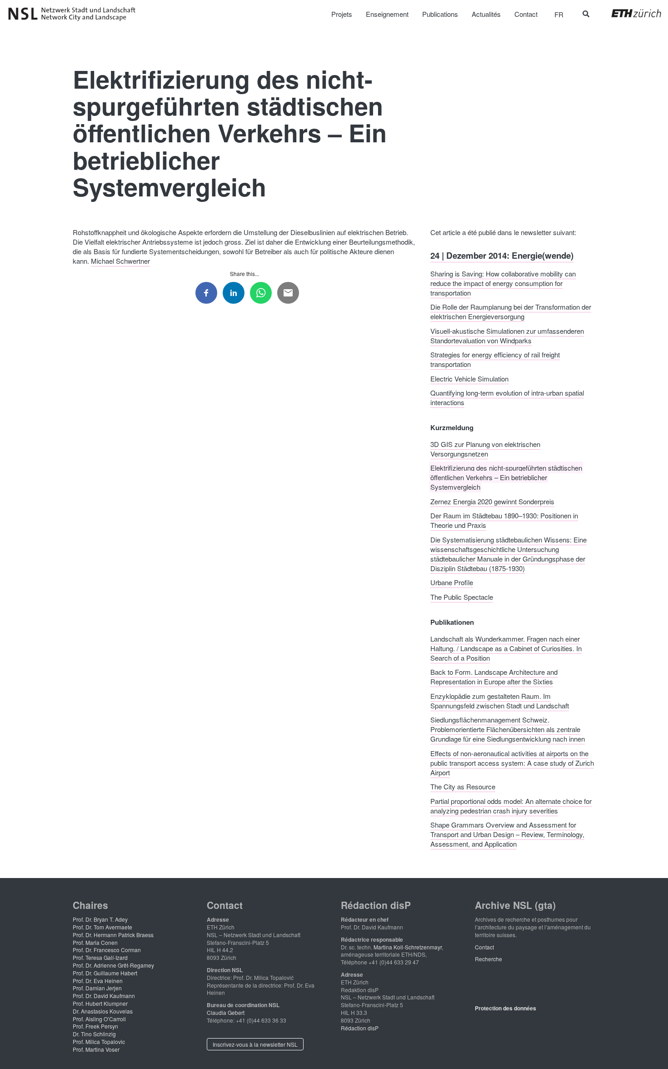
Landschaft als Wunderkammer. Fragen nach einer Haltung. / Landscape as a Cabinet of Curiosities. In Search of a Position (506, 647)
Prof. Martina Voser (96, 1049)
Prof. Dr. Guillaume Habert (105, 973)
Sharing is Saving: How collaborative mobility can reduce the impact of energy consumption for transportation (503, 282)
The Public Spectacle (461, 596)
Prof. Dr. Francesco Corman (107, 950)
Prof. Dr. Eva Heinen (98, 980)
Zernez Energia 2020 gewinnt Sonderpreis (492, 501)
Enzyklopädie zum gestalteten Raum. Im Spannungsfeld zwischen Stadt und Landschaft (499, 700)
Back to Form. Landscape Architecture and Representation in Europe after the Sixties (494, 676)
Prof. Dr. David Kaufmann (104, 995)
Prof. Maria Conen (95, 942)
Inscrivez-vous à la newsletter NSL (255, 1044)
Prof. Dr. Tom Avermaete (102, 927)
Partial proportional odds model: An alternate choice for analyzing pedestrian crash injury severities (511, 805)
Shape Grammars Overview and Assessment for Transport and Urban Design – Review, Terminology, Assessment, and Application (507, 834)
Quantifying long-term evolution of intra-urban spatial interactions (507, 397)
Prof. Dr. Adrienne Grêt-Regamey (113, 965)
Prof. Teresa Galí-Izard (100, 957)
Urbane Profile (451, 582)
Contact (484, 947)
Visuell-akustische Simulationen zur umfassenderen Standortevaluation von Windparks (507, 335)
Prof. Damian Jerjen (97, 988)
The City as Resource (462, 786)
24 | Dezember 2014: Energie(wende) (501, 255)
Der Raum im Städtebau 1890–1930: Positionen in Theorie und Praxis (504, 520)
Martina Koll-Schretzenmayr (408, 947)
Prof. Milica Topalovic (99, 1041)
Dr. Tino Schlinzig (94, 1034)
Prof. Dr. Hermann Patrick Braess (113, 935)
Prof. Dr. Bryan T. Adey (100, 919)
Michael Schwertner (120, 261)
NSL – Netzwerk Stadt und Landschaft (75, 14)
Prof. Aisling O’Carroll (99, 1019)
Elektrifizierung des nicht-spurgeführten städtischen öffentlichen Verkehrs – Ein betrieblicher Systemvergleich (506, 477)
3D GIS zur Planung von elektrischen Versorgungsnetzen (485, 448)
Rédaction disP (360, 1028)
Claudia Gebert (225, 1012)
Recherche (488, 959)
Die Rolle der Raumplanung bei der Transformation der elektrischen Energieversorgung (510, 311)
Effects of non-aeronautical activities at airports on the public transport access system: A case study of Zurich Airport (512, 762)
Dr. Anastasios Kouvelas (103, 1011)
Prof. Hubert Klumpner (100, 1003)
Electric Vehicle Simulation (469, 378)
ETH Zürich (629, 13)
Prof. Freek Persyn (95, 1026)
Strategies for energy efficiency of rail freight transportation (495, 359)
